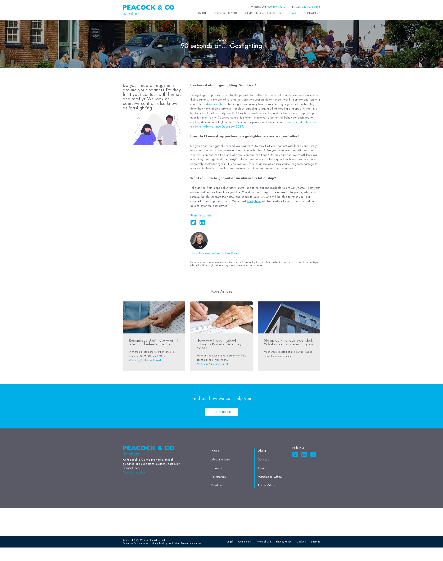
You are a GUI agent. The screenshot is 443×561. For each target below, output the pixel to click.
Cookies (301, 541)
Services (263, 459)
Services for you (225, 13)
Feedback (217, 485)
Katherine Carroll (151, 360)
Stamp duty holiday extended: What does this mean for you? (289, 342)
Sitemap (315, 541)
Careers (216, 468)
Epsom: (306, 7)
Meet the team (220, 459)
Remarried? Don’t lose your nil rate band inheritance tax (153, 342)
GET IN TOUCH (221, 412)
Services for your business (263, 13)
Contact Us (312, 13)
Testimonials (219, 477)
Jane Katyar (232, 253)
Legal (230, 541)
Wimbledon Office (270, 477)
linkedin (202, 222)
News (292, 13)
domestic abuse (216, 104)
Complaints (244, 541)
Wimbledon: (268, 7)
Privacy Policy (283, 541)
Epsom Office (267, 485)
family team (254, 201)
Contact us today (134, 472)
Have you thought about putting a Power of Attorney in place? (221, 344)
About (201, 13)
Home (215, 451)
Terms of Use (263, 541)
